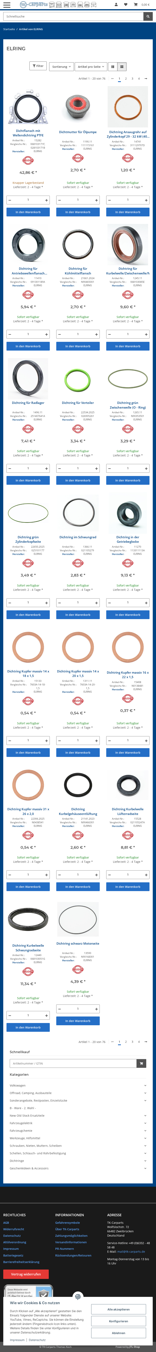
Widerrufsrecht (13, 1229)
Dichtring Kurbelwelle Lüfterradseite (128, 811)
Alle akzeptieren (118, 1309)
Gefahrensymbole (67, 1223)
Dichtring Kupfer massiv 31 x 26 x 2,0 (28, 811)
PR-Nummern (64, 1249)
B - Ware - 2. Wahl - (23, 1108)
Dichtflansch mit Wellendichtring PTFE (28, 133)
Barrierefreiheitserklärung (21, 1262)
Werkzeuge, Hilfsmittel (25, 1138)
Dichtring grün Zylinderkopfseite (28, 539)
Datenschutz (37, 1340)
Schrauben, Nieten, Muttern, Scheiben (36, 1146)
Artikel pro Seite (89, 67)
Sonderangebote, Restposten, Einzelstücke (38, 1100)
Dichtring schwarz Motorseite (77, 943)
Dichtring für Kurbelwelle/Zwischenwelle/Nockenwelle (128, 270)
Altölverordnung (14, 1242)
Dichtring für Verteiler (78, 403)
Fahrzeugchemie (21, 1131)
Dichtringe (17, 1161)
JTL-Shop (134, 1347)
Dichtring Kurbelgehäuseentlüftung (78, 811)
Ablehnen (118, 1333)
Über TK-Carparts (67, 1229)
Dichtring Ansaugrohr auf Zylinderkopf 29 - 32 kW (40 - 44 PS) (128, 134)
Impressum (17, 1340)
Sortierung (59, 67)
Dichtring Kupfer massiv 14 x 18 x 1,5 (28, 673)
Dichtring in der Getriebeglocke (127, 539)
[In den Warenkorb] (141, 1063)
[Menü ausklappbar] (6, 5)
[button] (116, 4)
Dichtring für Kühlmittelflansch (78, 270)
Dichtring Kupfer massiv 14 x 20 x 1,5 (78, 673)
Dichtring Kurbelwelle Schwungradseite (28, 947)
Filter (39, 66)
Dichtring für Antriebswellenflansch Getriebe (28, 270)
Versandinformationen (71, 1242)
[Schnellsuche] (148, 16)
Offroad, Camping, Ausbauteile (31, 1093)
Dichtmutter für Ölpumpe (78, 132)
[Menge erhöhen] (46, 200)
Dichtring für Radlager (28, 403)
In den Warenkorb (28, 212)
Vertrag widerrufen (26, 1274)
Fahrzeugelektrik (21, 1123)
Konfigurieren (118, 1321)
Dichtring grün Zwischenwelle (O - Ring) (128, 405)
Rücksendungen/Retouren (73, 1255)
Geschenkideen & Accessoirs (29, 1168)
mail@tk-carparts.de (131, 1251)
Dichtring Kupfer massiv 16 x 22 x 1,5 (128, 674)
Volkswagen (18, 1085)
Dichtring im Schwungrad (78, 537)
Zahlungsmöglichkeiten (71, 1236)
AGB (6, 1223)
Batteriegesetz (13, 1255)
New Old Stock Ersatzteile (27, 1115)
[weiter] (146, 78)
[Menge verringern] (10, 200)
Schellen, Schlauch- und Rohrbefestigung (38, 1153)
